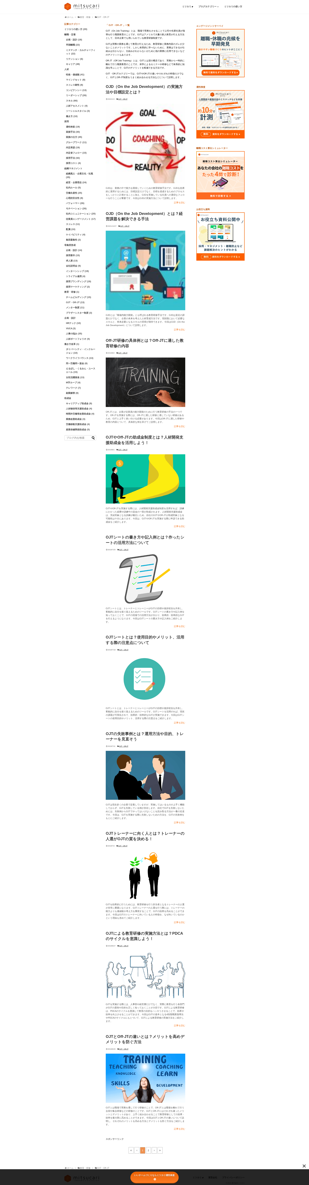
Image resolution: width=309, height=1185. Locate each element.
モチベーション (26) (76, 208)
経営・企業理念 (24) (76, 182)
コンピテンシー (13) (76, 90)
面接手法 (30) (73, 132)
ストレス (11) (73, 224)
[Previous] (137, 1150)
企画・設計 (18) (74, 39)
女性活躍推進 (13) (75, 377)
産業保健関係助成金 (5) (78, 429)
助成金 (67, 398)
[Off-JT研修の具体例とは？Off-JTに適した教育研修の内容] (145, 382)
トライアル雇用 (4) (75, 276)
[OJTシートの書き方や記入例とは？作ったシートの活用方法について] (145, 579)
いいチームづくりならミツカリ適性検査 (154, 1175)
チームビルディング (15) (78, 297)
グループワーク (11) (76, 142)
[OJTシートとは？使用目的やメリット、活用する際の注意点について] (145, 678)
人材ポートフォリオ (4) (78, 339)
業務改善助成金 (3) (75, 419)
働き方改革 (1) (71, 344)
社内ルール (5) (73, 187)
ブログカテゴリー (207, 6)
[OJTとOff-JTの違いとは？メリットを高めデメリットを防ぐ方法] (145, 1078)
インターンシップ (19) (77, 271)
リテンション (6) (74, 59)
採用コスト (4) (73, 163)
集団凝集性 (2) (73, 239)
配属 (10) (70, 229)
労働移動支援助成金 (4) (78, 424)
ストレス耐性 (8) (74, 85)
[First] (131, 1150)
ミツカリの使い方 (233, 6)
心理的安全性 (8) (74, 198)
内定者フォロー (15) (76, 152)
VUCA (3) (71, 328)
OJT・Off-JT (122, 99)
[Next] (154, 1150)
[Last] (160, 1150)
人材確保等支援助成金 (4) (79, 408)
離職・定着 (70, 34)
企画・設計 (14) (74, 250)
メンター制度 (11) (75, 307)
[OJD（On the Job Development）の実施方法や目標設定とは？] (145, 143)
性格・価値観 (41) (75, 74)
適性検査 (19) (73, 126)
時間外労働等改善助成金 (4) (80, 413)
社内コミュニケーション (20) (81, 213)
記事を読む (179, 202)
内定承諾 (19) (73, 147)
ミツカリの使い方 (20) (75, 29)
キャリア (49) (73, 64)
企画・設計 (70, 318)
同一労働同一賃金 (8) (77, 363)
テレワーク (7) (73, 388)
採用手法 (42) (73, 158)
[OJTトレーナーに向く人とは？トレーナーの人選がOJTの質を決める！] (145, 875)
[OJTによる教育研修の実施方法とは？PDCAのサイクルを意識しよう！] (145, 975)
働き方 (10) (72, 116)
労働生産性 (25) (74, 193)
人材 (66, 69)
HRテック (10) (73, 323)
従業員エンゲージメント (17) (81, 219)
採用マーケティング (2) (78, 286)
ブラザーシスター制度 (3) (79, 313)
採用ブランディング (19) (78, 281)
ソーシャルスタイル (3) (78, 111)
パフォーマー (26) (75, 203)
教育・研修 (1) (71, 292)
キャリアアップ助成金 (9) (79, 403)
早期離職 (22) (73, 44)
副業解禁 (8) (72, 393)
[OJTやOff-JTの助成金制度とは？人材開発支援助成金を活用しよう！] (145, 479)
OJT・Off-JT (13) (75, 302)
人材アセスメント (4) (77, 105)
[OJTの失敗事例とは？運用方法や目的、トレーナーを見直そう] (145, 775)
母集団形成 (70, 245)
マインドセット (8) (75, 79)
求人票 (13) (72, 260)
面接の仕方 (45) (74, 137)
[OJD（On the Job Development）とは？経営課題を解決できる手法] (145, 270)
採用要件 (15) (73, 255)
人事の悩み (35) (74, 333)
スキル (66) (72, 100)
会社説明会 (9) (73, 265)
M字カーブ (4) (73, 382)
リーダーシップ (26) (76, 95)
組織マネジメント (73, 168)
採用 (66, 121)
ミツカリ (187, 6)
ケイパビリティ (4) (75, 234)
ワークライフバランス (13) (79, 358)
